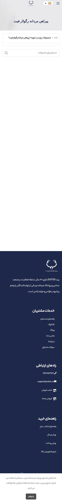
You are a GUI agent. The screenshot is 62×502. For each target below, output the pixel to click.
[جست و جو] (6, 53)
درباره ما (51, 341)
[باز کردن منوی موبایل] (58, 3)
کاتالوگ (51, 324)
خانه (56, 38)
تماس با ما (50, 336)
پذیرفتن (31, 496)
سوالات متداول (48, 347)
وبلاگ (52, 330)
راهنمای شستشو (48, 319)
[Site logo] (31, 7)
